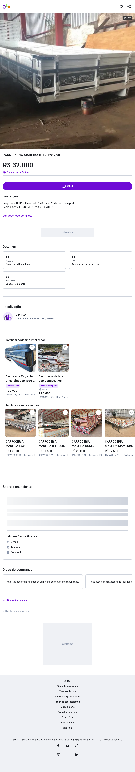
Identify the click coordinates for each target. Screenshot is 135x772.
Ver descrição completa (17, 215)
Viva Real (67, 727)
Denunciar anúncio (17, 600)
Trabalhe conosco (67, 712)
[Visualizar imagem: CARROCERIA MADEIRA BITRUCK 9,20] (67, 81)
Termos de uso (67, 691)
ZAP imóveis (67, 722)
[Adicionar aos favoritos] (121, 6)
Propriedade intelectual (68, 701)
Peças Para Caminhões (18, 264)
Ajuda (67, 681)
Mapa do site (68, 707)
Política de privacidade (67, 696)
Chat (70, 186)
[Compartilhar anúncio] (129, 6)
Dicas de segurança (67, 686)
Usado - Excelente (15, 284)
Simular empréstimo (18, 172)
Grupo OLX (67, 717)
